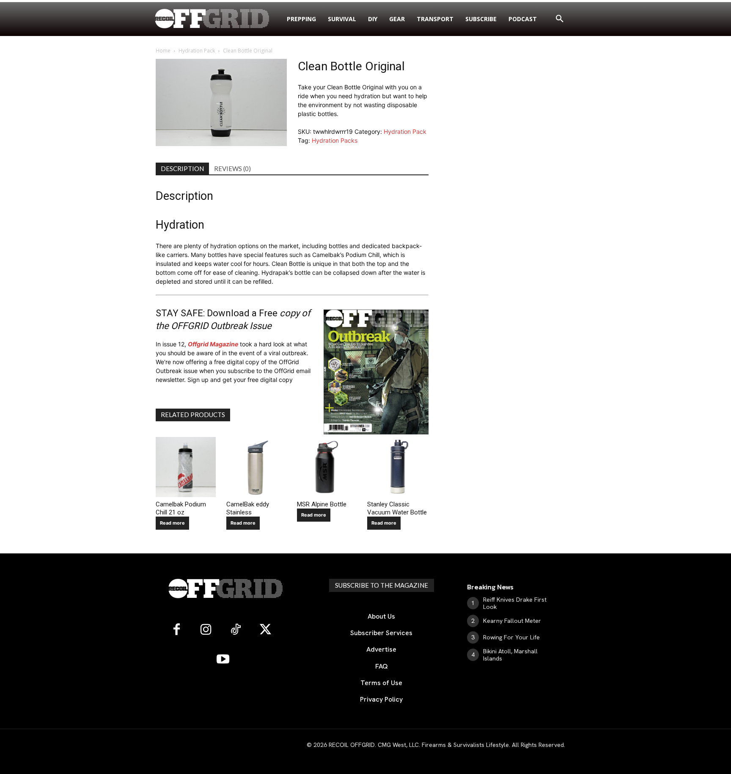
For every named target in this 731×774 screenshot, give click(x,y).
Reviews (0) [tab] (232, 168)
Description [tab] (182, 168)
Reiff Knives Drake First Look (515, 603)
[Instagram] (206, 630)
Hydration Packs (334, 140)
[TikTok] (235, 630)
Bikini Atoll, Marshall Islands (510, 654)
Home (163, 50)
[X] (265, 630)
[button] (560, 19)
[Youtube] (223, 659)
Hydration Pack (197, 50)
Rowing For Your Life (511, 637)
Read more (172, 523)
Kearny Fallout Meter (512, 621)
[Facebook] (176, 630)
